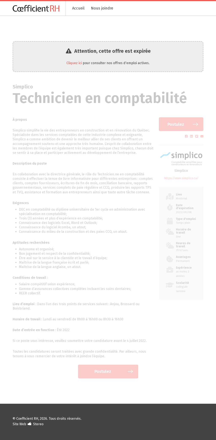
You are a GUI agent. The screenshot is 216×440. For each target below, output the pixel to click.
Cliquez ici (74, 63)
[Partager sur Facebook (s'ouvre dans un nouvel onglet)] (187, 136)
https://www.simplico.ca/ (181, 178)
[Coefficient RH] (39, 8)
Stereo (38, 424)
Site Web (19, 424)
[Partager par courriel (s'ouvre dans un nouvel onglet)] (201, 136)
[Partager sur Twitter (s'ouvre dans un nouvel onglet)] (197, 136)
